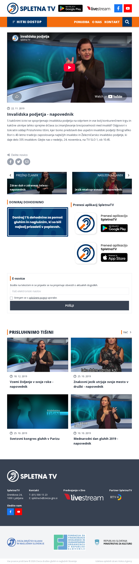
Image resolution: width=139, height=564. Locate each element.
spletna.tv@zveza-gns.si (44, 498)
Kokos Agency (125, 561)
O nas (97, 22)
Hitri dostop (29, 22)
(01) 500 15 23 (39, 494)
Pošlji (69, 305)
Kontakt (112, 22)
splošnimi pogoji (38, 297)
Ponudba (81, 22)
